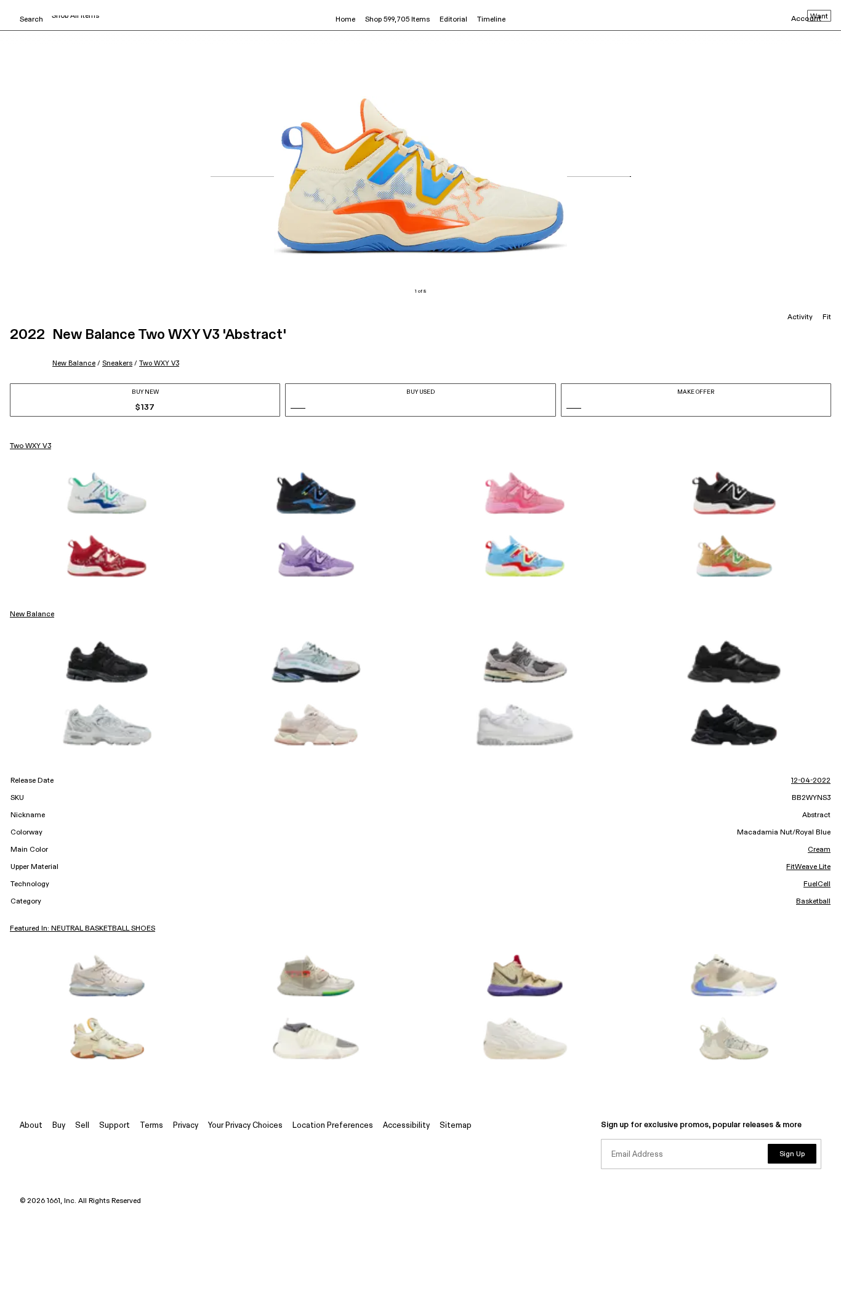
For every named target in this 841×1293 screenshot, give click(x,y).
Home (345, 19)
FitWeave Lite (808, 867)
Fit (827, 317)
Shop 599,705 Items (397, 19)
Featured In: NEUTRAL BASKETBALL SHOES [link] (82, 928)
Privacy (185, 1126)
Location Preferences (332, 1126)
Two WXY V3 (159, 363)
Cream (819, 850)
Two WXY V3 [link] (30, 446)
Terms (151, 1126)
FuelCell (817, 884)
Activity (800, 317)
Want (819, 16)
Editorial (453, 19)
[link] (107, 493)
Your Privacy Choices (245, 1126)
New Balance (73, 363)
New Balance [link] (32, 614)
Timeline (491, 19)
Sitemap (456, 1126)
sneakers (117, 363)
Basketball (813, 901)
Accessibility (406, 1126)
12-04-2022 (811, 781)
